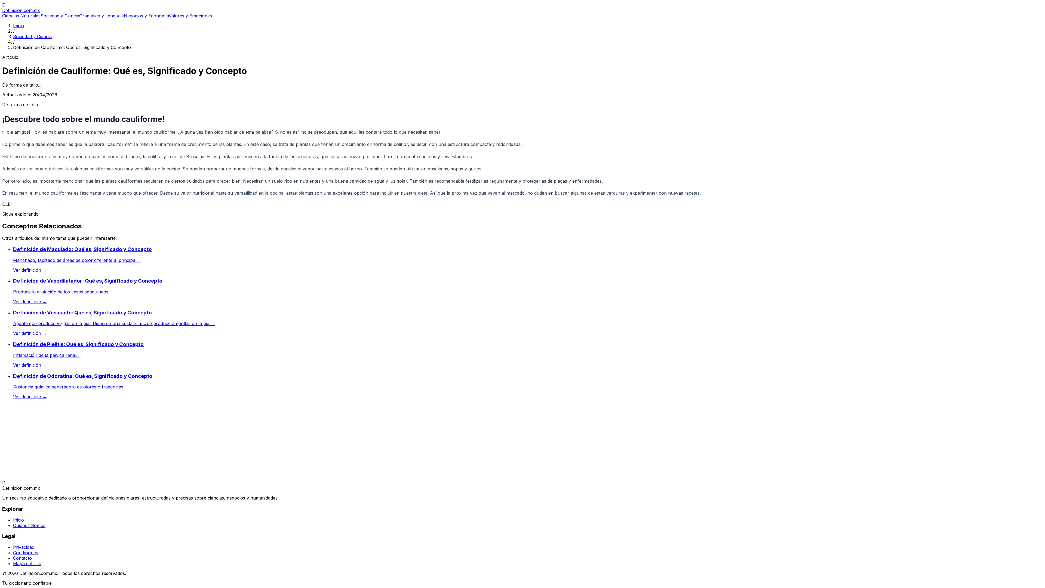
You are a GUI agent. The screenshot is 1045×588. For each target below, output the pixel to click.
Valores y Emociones (190, 16)
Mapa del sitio (27, 563)
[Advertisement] (165, 442)
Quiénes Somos (29, 525)
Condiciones (25, 552)
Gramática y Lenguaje (101, 16)
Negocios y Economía (146, 16)
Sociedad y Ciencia (60, 16)
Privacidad (23, 547)
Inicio (18, 25)
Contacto (22, 558)
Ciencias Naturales (21, 16)
